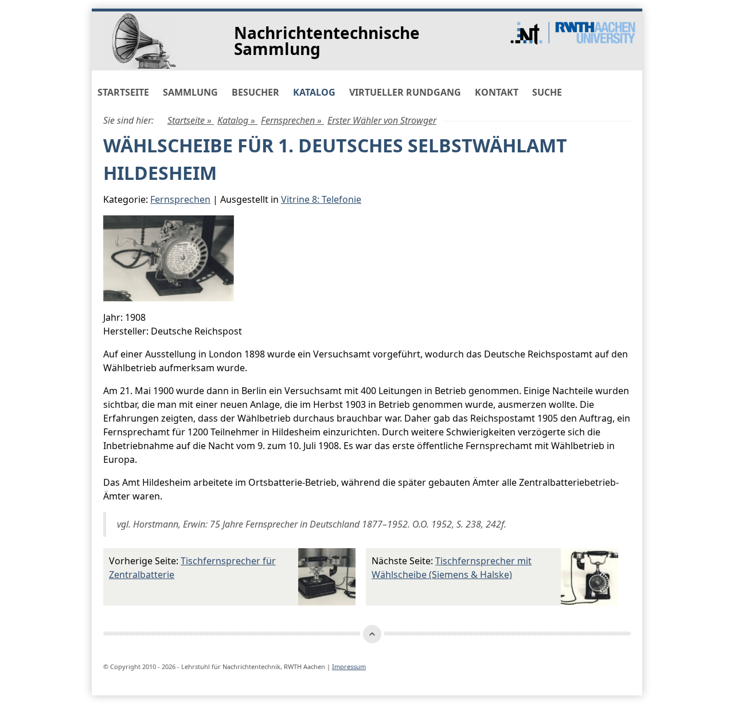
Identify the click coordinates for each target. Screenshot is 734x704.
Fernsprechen (180, 199)
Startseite (123, 92)
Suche (547, 92)
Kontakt (496, 92)
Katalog (314, 92)
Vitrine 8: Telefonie (321, 199)
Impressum (349, 666)
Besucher (255, 92)
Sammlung (190, 92)
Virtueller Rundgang (405, 92)
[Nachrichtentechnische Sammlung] (152, 40)
